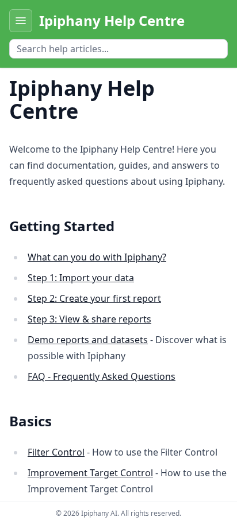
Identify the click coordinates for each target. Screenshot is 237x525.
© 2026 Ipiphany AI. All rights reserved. (118, 513)
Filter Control (56, 452)
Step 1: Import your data (81, 277)
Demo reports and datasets (88, 339)
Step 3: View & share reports (89, 319)
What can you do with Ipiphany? (97, 257)
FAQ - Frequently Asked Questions (101, 376)
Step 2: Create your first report (94, 298)
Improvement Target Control (90, 472)
